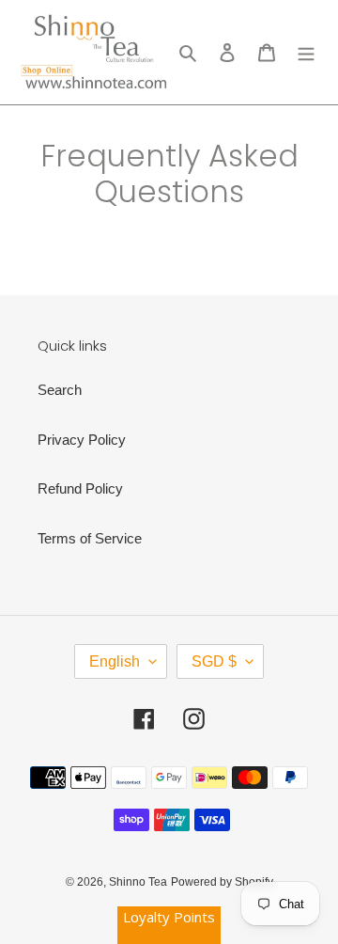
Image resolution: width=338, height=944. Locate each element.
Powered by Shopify (222, 882)
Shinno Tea (138, 882)
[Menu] (306, 52)
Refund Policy (80, 488)
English (114, 661)
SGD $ (214, 661)
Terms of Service (90, 538)
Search (60, 390)
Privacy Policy (82, 440)
